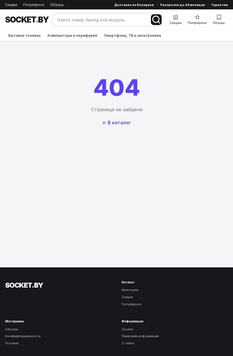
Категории (130, 290)
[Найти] (156, 19)
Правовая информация (140, 336)
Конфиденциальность (23, 336)
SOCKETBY (27, 20)
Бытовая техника (24, 35)
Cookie (127, 329)
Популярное (33, 5)
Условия (11, 343)
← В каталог (116, 122)
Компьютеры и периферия (72, 35)
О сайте (128, 343)
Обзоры (57, 5)
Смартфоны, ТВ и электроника (132, 35)
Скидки (11, 5)
